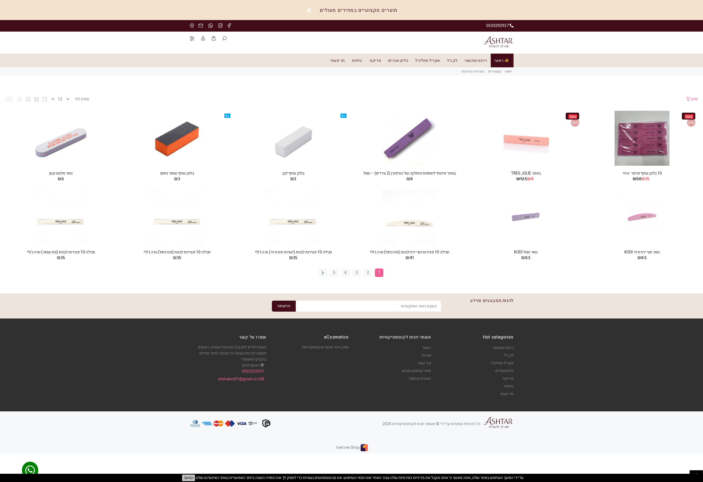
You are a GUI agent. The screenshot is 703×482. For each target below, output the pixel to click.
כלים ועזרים (398, 60)
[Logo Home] (498, 423)
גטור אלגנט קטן (60, 173)
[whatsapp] (30, 471)
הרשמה (283, 306)
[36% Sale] (525, 138)
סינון (694, 99)
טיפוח (357, 60)
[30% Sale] (642, 138)
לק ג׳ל (452, 60)
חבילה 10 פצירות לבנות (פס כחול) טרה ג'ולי (177, 252)
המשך (188, 478)
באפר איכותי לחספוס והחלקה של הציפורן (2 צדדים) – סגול (409, 173)
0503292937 (253, 371)
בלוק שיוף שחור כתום (177, 173)
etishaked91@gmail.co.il (239, 379)
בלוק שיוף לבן (293, 173)
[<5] (293, 138)
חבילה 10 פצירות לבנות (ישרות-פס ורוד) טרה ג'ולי (293, 252)
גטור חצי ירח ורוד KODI (642, 252)
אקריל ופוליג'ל (427, 60)
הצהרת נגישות (420, 378)
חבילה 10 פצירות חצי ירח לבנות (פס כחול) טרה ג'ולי (409, 252)
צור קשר (424, 363)
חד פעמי (337, 60)
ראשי (499, 60)
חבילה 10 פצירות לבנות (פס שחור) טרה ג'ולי (61, 252)
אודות (426, 355)
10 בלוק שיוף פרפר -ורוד (642, 173)
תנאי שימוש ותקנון (416, 371)
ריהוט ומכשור (475, 60)
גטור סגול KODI (525, 252)
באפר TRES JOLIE (526, 173)
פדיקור (375, 60)
